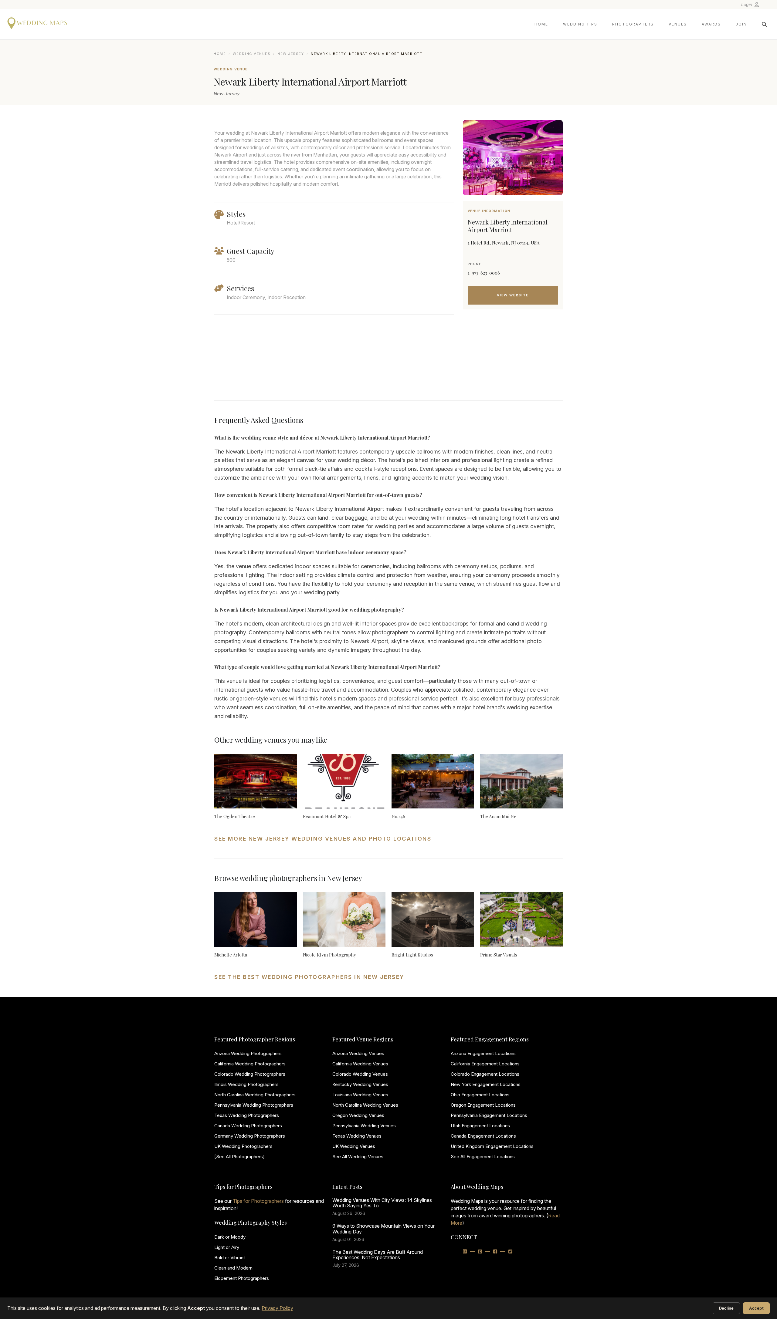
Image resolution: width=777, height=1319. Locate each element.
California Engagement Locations (485, 1064)
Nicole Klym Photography (329, 955)
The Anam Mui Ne (498, 816)
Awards (711, 24)
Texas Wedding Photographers (246, 1115)
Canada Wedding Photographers (248, 1125)
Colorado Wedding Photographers (249, 1074)
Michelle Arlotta (230, 955)
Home (541, 24)
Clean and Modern (233, 1268)
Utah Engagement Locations (480, 1125)
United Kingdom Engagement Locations (492, 1146)
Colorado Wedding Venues (360, 1074)
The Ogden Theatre (234, 816)
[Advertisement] (513, 362)
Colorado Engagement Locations (485, 1074)
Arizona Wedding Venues (358, 1053)
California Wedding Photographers (250, 1064)
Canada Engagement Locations (483, 1136)
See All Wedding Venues (357, 1156)
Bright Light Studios (412, 955)
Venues (678, 24)
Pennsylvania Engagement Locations (489, 1115)
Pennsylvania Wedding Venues (364, 1125)
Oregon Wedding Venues (358, 1115)
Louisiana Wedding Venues (360, 1095)
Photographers (633, 24)
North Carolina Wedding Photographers (255, 1095)
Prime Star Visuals (498, 955)
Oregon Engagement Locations (483, 1105)
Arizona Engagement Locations (483, 1053)
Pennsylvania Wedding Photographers (253, 1105)
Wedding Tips (580, 24)
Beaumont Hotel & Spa (327, 816)
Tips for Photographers (258, 1201)
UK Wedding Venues (353, 1146)
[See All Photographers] (239, 1156)
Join (741, 24)
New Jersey (290, 54)
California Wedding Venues (360, 1064)
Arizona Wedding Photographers (248, 1053)
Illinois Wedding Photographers (246, 1084)
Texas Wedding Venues (357, 1136)
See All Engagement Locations (483, 1156)
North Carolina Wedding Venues (365, 1105)
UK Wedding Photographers (243, 1146)
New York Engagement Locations (486, 1084)
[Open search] (764, 24)
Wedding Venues (252, 54)
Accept (756, 1308)
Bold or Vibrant (229, 1257)
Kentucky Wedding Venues (360, 1084)
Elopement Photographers (241, 1278)
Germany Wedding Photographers (249, 1136)
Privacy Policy (277, 1308)
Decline (726, 1308)
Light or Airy (226, 1247)
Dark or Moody (230, 1237)
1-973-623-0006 (484, 273)
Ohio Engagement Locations (480, 1095)
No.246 (398, 816)
